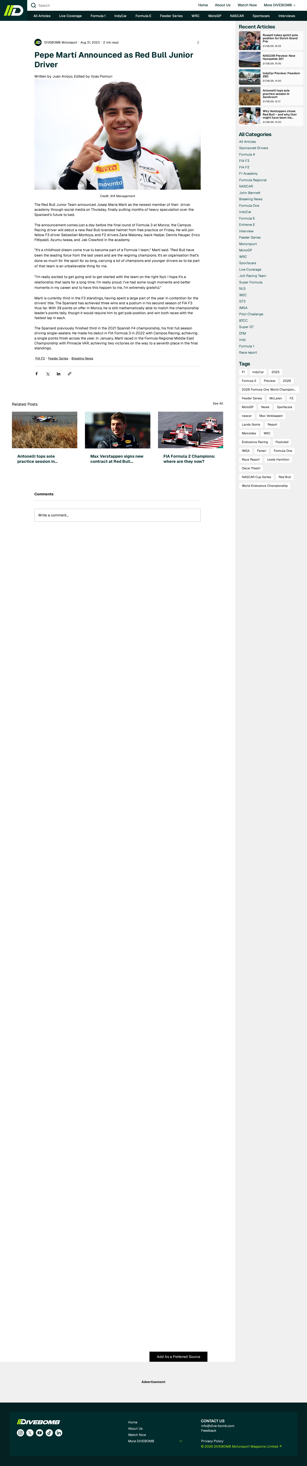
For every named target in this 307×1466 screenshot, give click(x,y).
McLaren (275, 398)
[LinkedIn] (58, 1432)
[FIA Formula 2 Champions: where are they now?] (190, 430)
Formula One (283, 451)
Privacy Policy (212, 1441)
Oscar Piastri (251, 468)
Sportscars (284, 407)
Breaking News (82, 358)
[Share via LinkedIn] (58, 374)
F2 (292, 398)
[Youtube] (39, 1432)
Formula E (249, 381)
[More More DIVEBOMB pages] (294, 5)
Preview (269, 381)
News (265, 407)
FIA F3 (40, 358)
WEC (267, 433)
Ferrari (261, 451)
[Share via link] (69, 374)
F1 (243, 372)
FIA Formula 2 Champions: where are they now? (189, 459)
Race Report (251, 459)
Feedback (208, 1430)
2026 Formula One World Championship (270, 389)
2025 (275, 372)
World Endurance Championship (265, 486)
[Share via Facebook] (36, 374)
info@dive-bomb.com (217, 1426)
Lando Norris (251, 424)
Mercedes (249, 433)
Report (272, 424)
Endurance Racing (255, 442)
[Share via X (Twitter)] (47, 374)
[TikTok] (49, 1432)
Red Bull (285, 477)
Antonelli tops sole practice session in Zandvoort (36, 459)
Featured (282, 442)
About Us (135, 1428)
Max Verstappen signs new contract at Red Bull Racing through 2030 (116, 459)
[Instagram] (20, 1432)
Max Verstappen (271, 416)
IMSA (245, 451)
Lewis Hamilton (278, 459)
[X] (29, 1432)
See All (218, 403)
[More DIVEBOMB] (181, 1441)
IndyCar (258, 372)
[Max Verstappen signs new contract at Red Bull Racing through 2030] (117, 430)
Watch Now (137, 1435)
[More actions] (198, 42)
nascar (247, 416)
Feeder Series (58, 358)
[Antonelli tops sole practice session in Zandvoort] (44, 430)
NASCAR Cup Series (256, 477)
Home (132, 1422)
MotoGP (248, 407)
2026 (287, 381)
